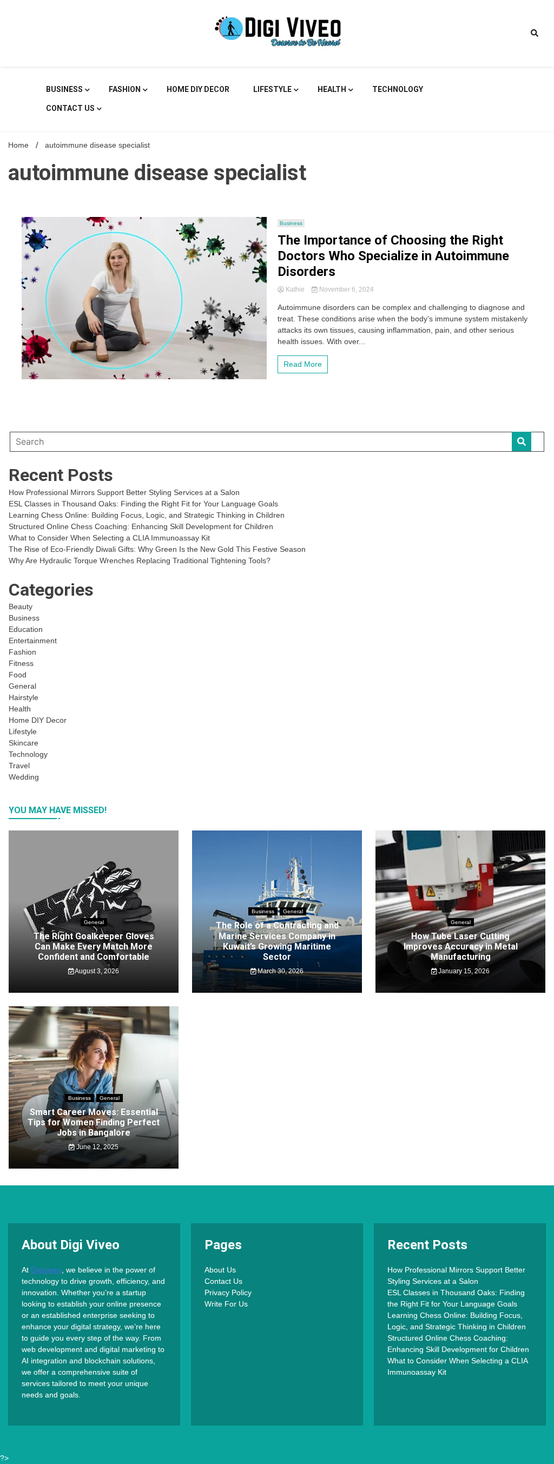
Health (332, 89)
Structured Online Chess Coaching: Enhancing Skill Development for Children (141, 526)
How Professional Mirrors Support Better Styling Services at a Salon (124, 492)
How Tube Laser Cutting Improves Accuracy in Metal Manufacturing (461, 946)
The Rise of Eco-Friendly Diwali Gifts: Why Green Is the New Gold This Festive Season (157, 549)
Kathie (295, 289)
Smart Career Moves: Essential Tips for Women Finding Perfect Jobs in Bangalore (94, 1122)
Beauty (20, 606)
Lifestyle (272, 89)
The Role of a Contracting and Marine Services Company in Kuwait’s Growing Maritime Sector (277, 941)
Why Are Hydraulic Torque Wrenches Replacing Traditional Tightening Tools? (140, 560)
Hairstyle (23, 697)
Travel (19, 765)
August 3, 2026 (96, 971)
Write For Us (226, 1304)
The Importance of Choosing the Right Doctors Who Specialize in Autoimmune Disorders (393, 256)
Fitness (21, 663)
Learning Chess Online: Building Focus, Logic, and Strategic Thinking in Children (147, 515)
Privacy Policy (228, 1292)
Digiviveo (46, 1269)
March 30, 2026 (280, 971)
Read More (302, 364)
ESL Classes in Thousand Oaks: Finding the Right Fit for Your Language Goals (143, 503)
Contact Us (70, 108)
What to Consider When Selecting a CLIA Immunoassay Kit (109, 537)
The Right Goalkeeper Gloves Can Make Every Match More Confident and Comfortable (94, 946)
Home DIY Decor (198, 89)
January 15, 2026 (463, 971)
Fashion (125, 89)
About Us (220, 1269)
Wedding (24, 777)
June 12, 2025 (96, 1147)
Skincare (23, 742)
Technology (397, 89)
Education (26, 629)
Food (18, 674)
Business (64, 89)
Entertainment (33, 640)
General (22, 686)
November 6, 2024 (346, 289)
